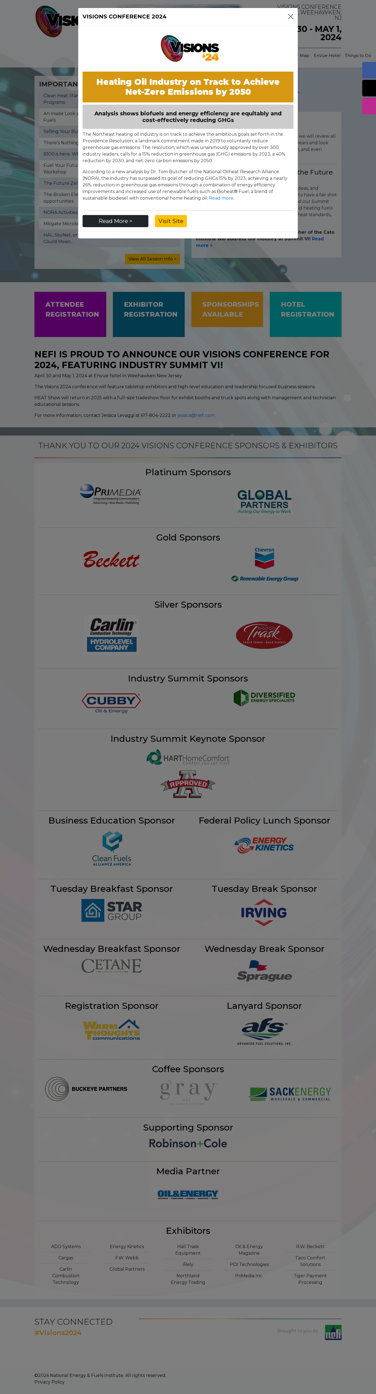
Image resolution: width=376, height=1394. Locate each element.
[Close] (291, 16)
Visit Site (171, 221)
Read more (221, 198)
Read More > (115, 221)
